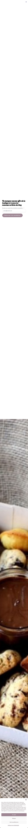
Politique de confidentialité (13, 825)
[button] (26, 799)
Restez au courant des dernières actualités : (12, 208)
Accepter (14, 814)
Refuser (14, 818)
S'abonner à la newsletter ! (12, 215)
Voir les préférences (14, 822)
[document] (14, 414)
